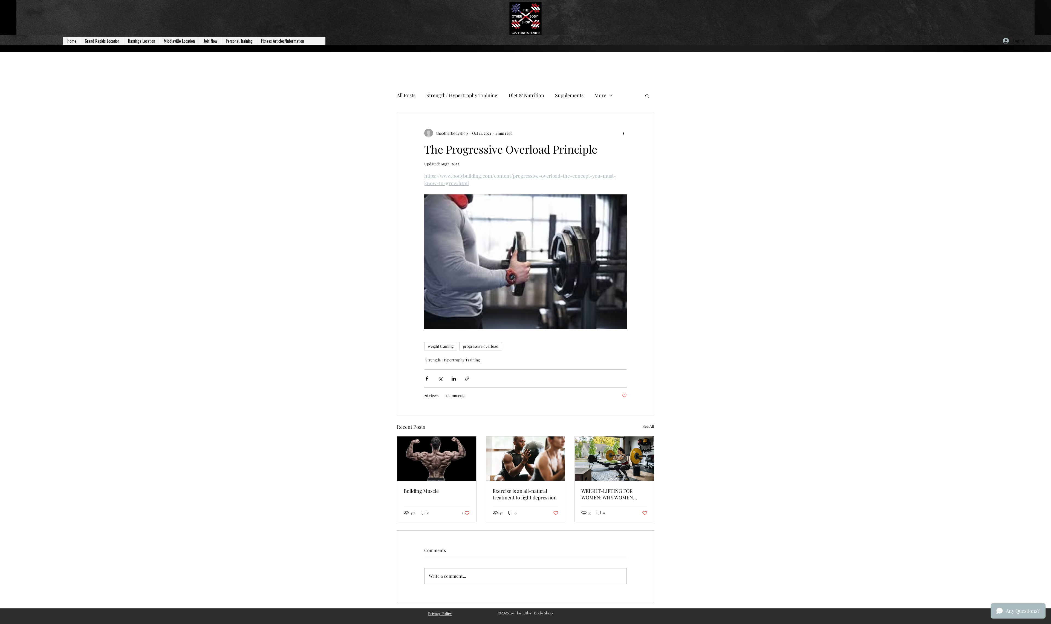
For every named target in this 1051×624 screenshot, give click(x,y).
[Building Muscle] (436, 458)
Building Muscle (421, 491)
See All (648, 426)
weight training (441, 346)
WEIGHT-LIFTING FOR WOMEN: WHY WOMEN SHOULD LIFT (607, 494)
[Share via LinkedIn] (453, 378)
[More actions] (623, 133)
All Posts (406, 95)
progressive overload (480, 346)
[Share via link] (467, 378)
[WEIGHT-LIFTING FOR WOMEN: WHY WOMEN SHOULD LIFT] (614, 458)
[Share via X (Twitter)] (440, 378)
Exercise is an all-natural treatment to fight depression (525, 494)
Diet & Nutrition (526, 95)
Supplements (569, 95)
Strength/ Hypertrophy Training (462, 95)
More (600, 95)
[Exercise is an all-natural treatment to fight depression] (525, 458)
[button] (647, 95)
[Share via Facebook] (426, 378)
